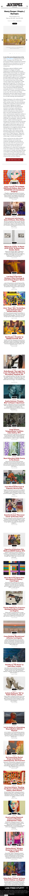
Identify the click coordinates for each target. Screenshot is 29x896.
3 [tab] (14, 53)
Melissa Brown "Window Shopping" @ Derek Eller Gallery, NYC (14, 850)
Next (27, 40)
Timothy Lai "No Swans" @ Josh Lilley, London (14, 665)
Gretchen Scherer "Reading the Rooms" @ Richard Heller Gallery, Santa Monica (14, 789)
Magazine (14, 216)
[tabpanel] (14, 39)
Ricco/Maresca (10, 58)
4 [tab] (16, 53)
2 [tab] (12, 53)
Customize (2, 895)
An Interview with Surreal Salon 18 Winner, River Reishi (14, 219)
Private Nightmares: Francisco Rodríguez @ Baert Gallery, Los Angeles (14, 609)
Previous (2, 40)
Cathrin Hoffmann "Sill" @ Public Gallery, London (14, 694)
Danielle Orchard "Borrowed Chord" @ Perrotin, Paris (14, 515)
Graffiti (14, 306)
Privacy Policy (12, 893)
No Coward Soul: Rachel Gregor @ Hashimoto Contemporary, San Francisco (14, 759)
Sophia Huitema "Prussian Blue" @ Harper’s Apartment (14, 402)
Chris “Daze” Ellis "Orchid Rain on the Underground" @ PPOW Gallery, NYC (14, 309)
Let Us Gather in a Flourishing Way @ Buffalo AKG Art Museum (14, 729)
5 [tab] (19, 53)
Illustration (19, 20)
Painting (14, 185)
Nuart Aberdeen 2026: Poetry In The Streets (14, 459)
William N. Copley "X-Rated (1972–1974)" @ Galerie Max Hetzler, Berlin (14, 248)
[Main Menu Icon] (2, 6)
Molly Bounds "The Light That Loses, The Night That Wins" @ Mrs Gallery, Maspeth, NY (14, 373)
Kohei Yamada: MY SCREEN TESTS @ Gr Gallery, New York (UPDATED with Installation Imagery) (14, 189)
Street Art (14, 456)
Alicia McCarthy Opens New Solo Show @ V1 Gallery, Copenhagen (14, 579)
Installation (14, 691)
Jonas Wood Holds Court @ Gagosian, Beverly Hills (14, 487)
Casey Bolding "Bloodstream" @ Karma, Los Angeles (14, 637)
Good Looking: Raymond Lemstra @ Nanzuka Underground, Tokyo (14, 819)
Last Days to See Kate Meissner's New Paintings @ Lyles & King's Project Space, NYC (14, 279)
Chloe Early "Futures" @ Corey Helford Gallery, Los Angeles (14, 879)
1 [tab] (10, 53)
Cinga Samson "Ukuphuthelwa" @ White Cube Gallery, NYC (14, 431)
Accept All (6, 895)
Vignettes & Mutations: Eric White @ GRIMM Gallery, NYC (14, 550)
